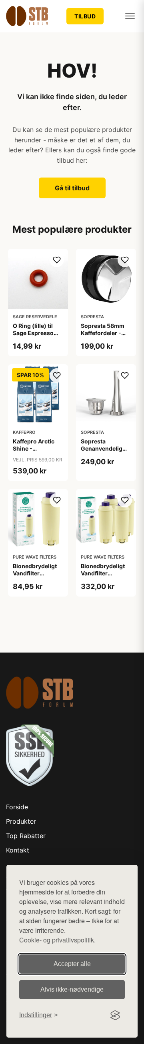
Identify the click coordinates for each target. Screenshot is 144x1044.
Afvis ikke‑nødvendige (72, 989)
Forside (17, 807)
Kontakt (17, 850)
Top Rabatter (26, 836)
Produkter (21, 821)
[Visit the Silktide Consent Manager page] (115, 1015)
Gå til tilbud (72, 188)
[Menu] (130, 16)
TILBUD (85, 16)
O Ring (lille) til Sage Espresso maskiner (33, 332)
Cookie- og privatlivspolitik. (57, 939)
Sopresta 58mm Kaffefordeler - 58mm (102, 332)
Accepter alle (72, 963)
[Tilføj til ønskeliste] (57, 260)
